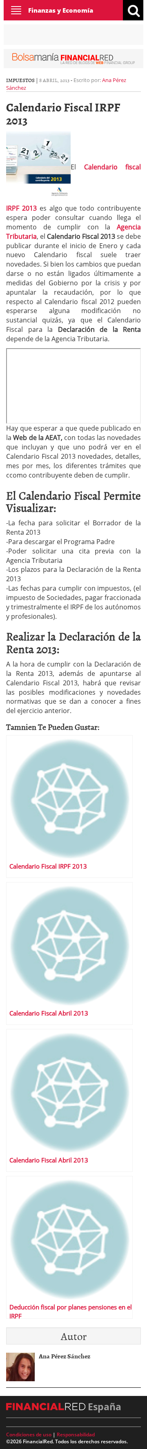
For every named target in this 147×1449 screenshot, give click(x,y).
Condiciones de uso (28, 1434)
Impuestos (20, 80)
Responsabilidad (76, 1434)
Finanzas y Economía (60, 10)
